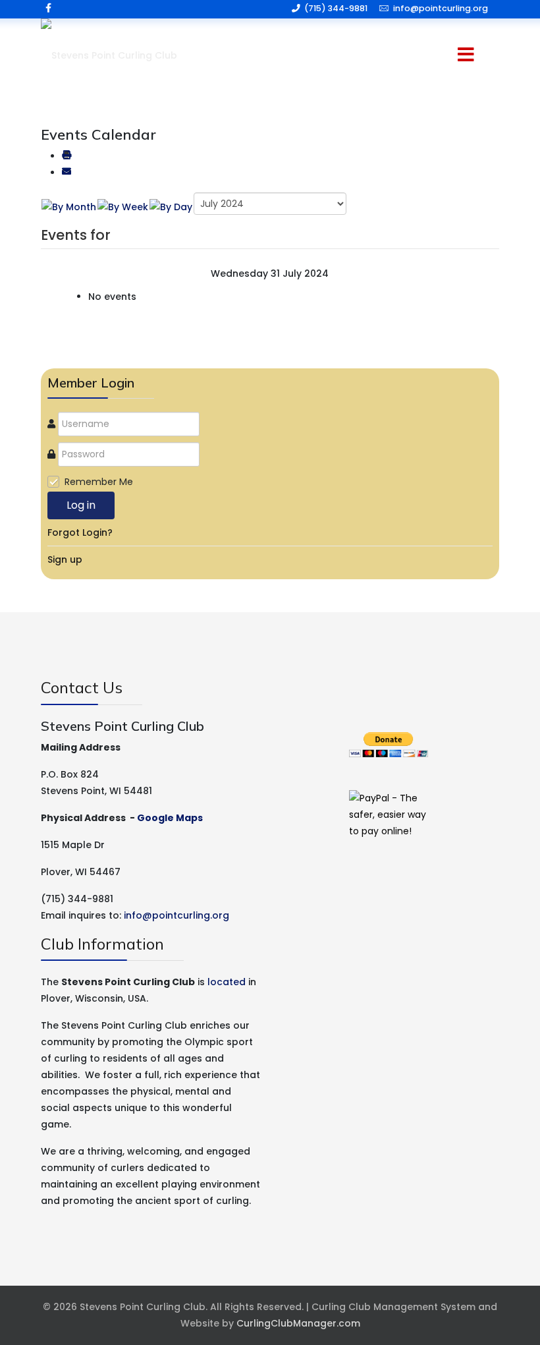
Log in (81, 505)
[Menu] (448, 55)
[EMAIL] (66, 172)
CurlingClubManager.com (298, 1323)
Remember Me (99, 481)
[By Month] (68, 207)
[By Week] (122, 207)
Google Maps (170, 817)
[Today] (170, 207)
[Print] (66, 156)
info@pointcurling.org (440, 8)
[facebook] (48, 7)
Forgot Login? (80, 532)
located (226, 981)
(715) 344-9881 (335, 8)
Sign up (64, 559)
